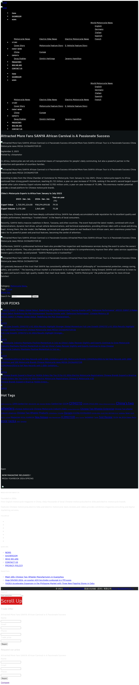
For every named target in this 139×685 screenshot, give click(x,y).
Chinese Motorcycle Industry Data (50, 408)
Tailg (96, 417)
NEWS (8, 552)
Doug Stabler (20, 58)
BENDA (48, 404)
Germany (99, 29)
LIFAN (8, 417)
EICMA (76, 413)
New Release (41, 417)
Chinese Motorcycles (73, 409)
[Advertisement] (66, 447)
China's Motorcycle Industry (107, 404)
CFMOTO (75, 403)
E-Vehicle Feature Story (76, 45)
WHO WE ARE (17, 65)
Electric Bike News (48, 39)
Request (4, 644)
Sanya (9, 289)
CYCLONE (60, 413)
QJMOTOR (68, 417)
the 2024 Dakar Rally (127, 417)
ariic (38, 404)
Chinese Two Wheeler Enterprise (97, 409)
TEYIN (115, 417)
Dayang (68, 413)
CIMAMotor (53, 413)
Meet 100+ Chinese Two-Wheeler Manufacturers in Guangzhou (34, 577)
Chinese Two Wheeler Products (32, 413)
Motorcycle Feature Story (51, 45)
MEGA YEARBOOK (27, 417)
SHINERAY (89, 417)
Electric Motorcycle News (77, 39)
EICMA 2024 (96, 413)
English (98, 26)
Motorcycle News (22, 39)
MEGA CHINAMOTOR (73, 588)
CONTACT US (17, 68)
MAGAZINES (16, 62)
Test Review (106, 417)
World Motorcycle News (101, 22)
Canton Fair (56, 403)
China (16, 52)
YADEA (12, 421)
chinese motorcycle (24, 408)
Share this (5, 292)
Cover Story (19, 45)
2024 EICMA (32, 404)
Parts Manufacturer (55, 417)
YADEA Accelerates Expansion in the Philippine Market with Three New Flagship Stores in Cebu (49, 583)
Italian (98, 32)
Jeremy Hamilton (73, 58)
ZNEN (18, 422)
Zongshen (23, 421)
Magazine (15, 417)
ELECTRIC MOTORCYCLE (109, 413)
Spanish (98, 35)
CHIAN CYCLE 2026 (90, 404)
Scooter (81, 417)
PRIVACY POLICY (14, 565)
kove (128, 413)
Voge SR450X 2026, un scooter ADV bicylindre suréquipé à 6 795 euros (38, 580)
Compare (5, 682)
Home (14, 13)
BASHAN (42, 404)
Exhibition (122, 413)
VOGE (4, 421)
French (98, 39)
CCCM (66, 403)
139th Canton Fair (20, 403)
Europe (42, 52)
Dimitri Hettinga (47, 58)
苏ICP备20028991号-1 (123, 588)
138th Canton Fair (6, 404)
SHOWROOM (16, 16)
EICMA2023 (85, 413)
